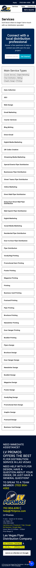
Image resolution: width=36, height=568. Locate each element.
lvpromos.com (7, 525)
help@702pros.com (14, 510)
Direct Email (8, 135)
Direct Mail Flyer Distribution (15, 194)
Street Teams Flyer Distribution (16, 179)
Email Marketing (10, 112)
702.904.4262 (11, 508)
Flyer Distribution (10, 248)
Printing (19, 81)
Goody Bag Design (11, 397)
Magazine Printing (11, 278)
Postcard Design (10, 420)
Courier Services (10, 75)
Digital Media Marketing (13, 142)
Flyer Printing (9, 308)
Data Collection (10, 90)
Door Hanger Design (11, 360)
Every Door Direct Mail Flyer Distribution (14, 202)
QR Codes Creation (11, 150)
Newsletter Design (11, 367)
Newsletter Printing (11, 323)
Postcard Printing (10, 300)
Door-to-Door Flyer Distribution (15, 241)
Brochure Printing (10, 315)
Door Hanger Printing (12, 330)
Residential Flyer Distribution (15, 233)
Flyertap (18, 565)
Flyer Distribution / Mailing (13, 78)
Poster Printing (10, 271)
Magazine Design (10, 382)
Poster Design (9, 390)
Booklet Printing (10, 338)
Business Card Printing (12, 293)
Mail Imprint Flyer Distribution (15, 211)
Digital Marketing (23, 75)
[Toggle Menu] (33, 2)
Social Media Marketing (13, 226)
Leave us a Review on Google (16, 553)
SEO (5, 97)
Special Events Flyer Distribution (16, 165)
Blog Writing (8, 127)
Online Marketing (10, 187)
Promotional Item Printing (14, 263)
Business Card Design (12, 427)
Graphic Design (10, 81)
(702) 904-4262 (15, 487)
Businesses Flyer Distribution (15, 172)
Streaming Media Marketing (14, 157)
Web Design (8, 105)
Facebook (17, 525)
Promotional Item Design (13, 405)
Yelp (23, 525)
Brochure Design (10, 353)
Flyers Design (9, 345)
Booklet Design (10, 375)
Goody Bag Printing (11, 256)
